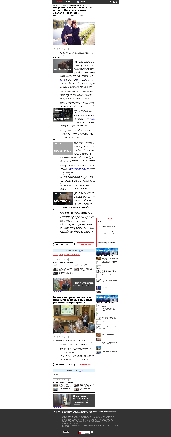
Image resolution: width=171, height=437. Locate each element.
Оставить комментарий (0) (85, 244)
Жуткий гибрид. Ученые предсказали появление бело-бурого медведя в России (110, 280)
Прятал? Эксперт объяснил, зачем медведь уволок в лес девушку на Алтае (109, 309)
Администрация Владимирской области (61, 333)
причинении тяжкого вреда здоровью (78, 168)
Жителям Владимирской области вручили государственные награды (107, 232)
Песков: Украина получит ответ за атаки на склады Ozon (109, 339)
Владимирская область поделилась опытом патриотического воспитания (65, 385)
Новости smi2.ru (57, 291)
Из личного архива (57, 45)
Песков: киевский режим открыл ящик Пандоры (108, 287)
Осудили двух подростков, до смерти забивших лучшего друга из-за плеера (66, 273)
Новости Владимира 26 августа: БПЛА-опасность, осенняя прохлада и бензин (107, 222)
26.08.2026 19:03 (56, 295)
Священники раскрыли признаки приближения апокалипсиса (109, 334)
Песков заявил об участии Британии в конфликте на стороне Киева (109, 292)
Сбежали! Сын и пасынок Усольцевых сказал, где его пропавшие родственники (110, 305)
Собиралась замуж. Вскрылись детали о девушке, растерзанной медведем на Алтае (109, 322)
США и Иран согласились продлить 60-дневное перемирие (109, 343)
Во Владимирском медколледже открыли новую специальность (107, 227)
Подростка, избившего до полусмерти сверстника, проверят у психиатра (64, 265)
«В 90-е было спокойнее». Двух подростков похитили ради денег (109, 318)
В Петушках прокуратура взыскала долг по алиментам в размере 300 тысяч (107, 238)
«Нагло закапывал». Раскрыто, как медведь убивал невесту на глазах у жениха (109, 271)
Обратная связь (84, 411)
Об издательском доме (67, 411)
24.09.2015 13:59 (56, 5)
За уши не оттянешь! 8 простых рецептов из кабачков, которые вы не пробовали (110, 258)
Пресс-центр (76, 411)
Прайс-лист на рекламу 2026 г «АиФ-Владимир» (83, 412)
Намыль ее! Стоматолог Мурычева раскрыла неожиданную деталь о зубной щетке (109, 314)
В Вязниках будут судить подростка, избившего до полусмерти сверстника (85, 265)
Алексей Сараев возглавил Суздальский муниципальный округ (86, 389)
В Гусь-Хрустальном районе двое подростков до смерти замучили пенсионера (87, 269)
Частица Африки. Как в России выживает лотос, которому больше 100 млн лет (109, 267)
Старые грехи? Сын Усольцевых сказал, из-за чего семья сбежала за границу (109, 275)
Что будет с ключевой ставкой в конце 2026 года (108, 347)
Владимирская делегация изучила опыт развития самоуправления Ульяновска (65, 389)
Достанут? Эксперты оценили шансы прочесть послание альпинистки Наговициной (110, 262)
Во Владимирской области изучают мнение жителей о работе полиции (107, 243)
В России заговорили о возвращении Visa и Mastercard (109, 352)
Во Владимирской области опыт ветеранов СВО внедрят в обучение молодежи (87, 385)
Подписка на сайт (66, 412)
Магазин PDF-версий (93, 411)
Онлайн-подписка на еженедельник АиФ (107, 411)
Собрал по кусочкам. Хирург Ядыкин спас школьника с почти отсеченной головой (110, 327)
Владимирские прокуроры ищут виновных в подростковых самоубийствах (65, 269)
